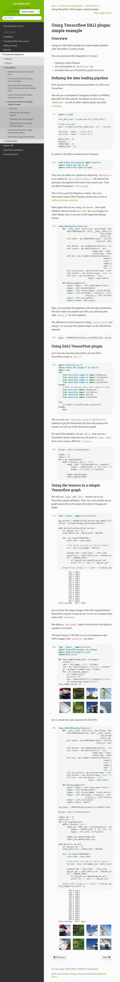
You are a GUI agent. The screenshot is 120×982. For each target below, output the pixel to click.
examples (56, 106)
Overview (13, 109)
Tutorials (7, 50)
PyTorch (8, 63)
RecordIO (81, 211)
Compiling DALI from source (16, 41)
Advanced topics (10, 154)
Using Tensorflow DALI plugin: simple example (20, 103)
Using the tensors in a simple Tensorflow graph (21, 125)
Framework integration (13, 54)
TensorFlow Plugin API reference (21, 137)
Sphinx (65, 974)
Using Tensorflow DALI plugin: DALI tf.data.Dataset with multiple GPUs (22, 88)
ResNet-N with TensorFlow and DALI (21, 73)
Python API (8, 145)
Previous (60, 957)
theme (81, 974)
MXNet (8, 59)
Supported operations (13, 150)
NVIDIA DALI (23, 4)
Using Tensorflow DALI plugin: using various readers (20, 131)
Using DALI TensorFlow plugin (21, 119)
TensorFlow (10, 68)
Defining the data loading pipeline (19, 114)
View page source (103, 13)
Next (105, 957)
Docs (54, 6)
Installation (8, 37)
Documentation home (13, 26)
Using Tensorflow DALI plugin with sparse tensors (20, 96)
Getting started (10, 46)
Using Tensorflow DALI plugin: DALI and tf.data (20, 80)
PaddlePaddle (11, 141)
